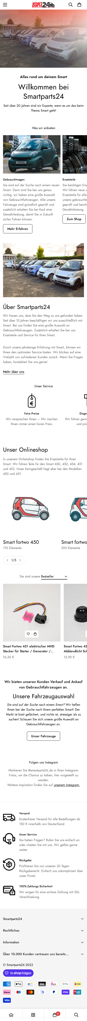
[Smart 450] (30, 508)
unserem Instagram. (67, 785)
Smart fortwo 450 (21, 542)
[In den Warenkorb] (35, 634)
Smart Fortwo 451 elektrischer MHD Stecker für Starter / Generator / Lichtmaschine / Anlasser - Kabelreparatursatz (28, 649)
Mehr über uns (13, 371)
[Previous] (7, 560)
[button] (79, 4)
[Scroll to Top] (80, 999)
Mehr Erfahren (17, 228)
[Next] (20, 560)
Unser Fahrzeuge (43, 736)
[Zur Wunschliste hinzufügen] (28, 634)
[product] (11, 1014)
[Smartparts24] (43, 5)
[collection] (33, 1015)
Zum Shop (74, 219)
